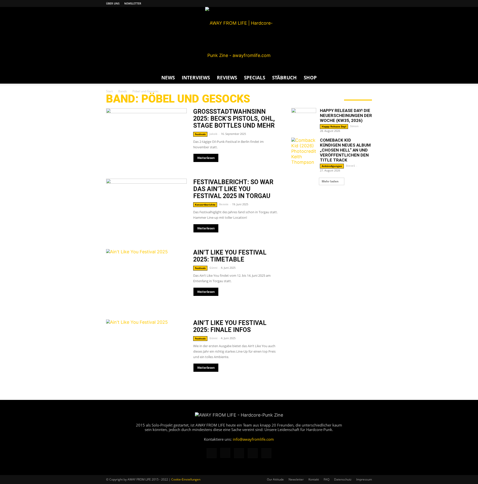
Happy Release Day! (334, 126)
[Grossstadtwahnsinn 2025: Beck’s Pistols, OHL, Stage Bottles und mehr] (146, 137)
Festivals (200, 134)
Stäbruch (284, 77)
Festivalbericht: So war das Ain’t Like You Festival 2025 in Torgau (233, 189)
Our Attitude (275, 479)
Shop (310, 77)
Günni (213, 267)
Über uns (113, 3)
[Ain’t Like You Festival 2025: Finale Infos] (146, 349)
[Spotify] (360, 3)
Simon (354, 126)
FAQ (326, 479)
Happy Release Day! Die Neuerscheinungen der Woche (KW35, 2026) (346, 115)
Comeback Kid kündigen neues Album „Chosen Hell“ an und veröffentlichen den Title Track (345, 150)
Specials (254, 77)
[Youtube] (368, 3)
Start (109, 91)
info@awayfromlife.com (253, 439)
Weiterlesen (206, 158)
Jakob (213, 134)
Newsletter (132, 3)
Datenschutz (343, 479)
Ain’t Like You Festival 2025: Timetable (229, 256)
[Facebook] (335, 3)
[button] (366, 78)
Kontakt (313, 479)
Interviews (196, 77)
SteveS (350, 165)
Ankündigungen (332, 166)
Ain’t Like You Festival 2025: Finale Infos (229, 326)
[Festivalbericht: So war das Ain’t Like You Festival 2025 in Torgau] (146, 208)
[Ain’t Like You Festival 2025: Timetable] (146, 278)
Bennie (224, 204)
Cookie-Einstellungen (185, 479)
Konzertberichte (205, 204)
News (168, 77)
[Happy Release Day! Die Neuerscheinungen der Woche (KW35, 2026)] (303, 120)
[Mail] (352, 3)
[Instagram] (343, 3)
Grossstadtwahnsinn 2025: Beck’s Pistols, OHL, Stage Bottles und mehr (234, 118)
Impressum (364, 479)
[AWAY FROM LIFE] (239, 39)
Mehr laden (330, 181)
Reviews (227, 77)
